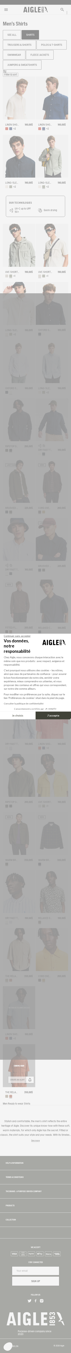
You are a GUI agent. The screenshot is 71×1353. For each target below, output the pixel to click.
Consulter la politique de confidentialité (24, 703)
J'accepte (53, 715)
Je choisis (17, 715)
